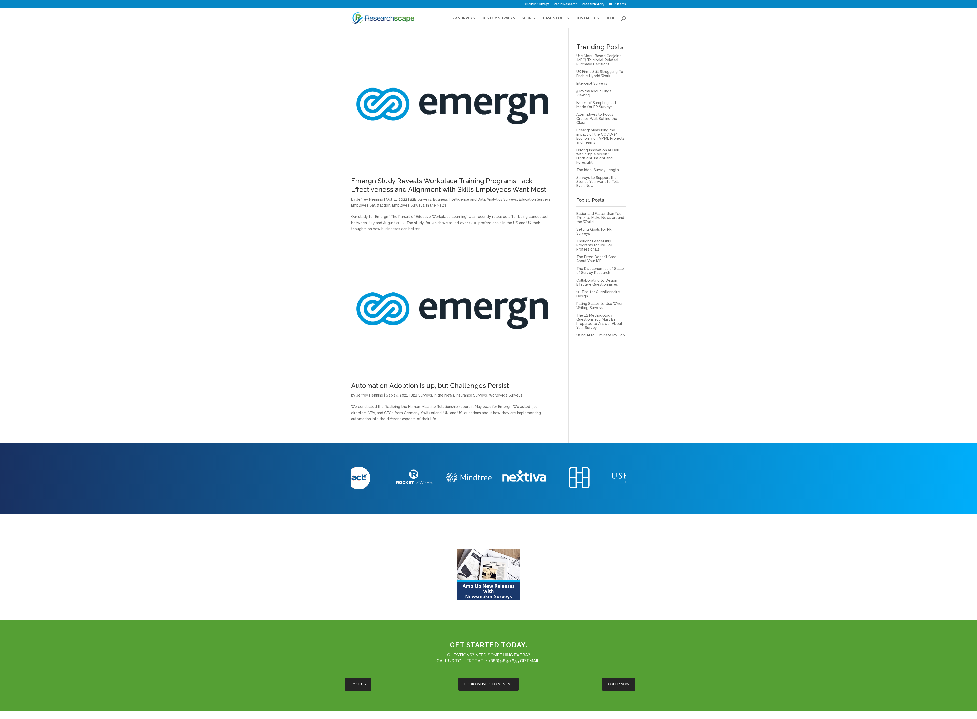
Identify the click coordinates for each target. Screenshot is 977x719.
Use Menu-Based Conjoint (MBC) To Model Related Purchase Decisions (598, 60)
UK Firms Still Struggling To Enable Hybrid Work (599, 74)
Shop (526, 18)
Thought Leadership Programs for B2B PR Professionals (594, 245)
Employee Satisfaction (370, 205)
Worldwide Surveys (505, 395)
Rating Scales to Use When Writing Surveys (599, 306)
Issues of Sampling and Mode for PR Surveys (596, 105)
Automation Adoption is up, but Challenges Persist (430, 385)
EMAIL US (358, 684)
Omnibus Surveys (536, 4)
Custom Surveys (498, 18)
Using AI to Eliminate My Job (600, 335)
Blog (610, 18)
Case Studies (556, 18)
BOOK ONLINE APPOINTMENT (488, 684)
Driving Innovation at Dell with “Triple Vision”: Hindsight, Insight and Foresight (597, 156)
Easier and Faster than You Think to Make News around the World (600, 218)
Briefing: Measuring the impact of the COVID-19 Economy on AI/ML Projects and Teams (600, 136)
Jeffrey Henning (369, 199)
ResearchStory (593, 4)
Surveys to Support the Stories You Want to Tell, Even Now (597, 181)
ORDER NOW (618, 684)
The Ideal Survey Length (597, 170)
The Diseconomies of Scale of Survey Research (600, 271)
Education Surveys (535, 199)
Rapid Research (565, 4)
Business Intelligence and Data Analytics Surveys (475, 199)
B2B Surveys (420, 199)
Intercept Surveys (591, 83)
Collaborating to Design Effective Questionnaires (597, 282)
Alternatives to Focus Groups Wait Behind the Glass (596, 118)
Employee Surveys (408, 205)
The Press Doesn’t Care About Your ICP (596, 259)
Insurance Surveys (471, 395)
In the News (436, 205)
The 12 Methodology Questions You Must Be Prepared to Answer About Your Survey (599, 321)
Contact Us (587, 18)
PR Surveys (463, 18)
